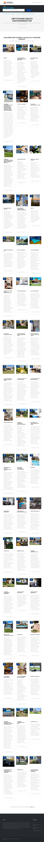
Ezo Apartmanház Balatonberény (21, 677)
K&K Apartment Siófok (7, 209)
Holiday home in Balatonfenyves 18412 (21, 334)
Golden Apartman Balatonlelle (35, 379)
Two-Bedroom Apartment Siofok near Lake (21, 59)
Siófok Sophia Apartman (20, 592)
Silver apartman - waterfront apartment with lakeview (8, 771)
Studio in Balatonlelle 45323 (35, 105)
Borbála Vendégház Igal (34, 551)
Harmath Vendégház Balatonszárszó (21, 423)
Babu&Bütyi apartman (6, 511)
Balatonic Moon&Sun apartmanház (20, 468)
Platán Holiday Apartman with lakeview (34, 770)
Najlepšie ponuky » (22, 27)
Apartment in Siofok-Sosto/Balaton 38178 (7, 469)
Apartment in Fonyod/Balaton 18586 (35, 423)
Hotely (39, 2)
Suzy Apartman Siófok (34, 58)
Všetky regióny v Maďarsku (37, 830)
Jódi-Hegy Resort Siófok (35, 160)
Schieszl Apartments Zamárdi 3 (7, 592)
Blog (41, 2)
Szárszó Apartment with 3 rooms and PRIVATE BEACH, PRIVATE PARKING (8, 161)
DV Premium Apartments (7, 677)
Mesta (36, 2)
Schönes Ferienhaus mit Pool (21, 722)
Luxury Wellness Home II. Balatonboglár (8, 292)
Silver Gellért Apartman (34, 592)
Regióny (33, 2)
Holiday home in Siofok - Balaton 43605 (35, 334)
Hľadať (28, 10)
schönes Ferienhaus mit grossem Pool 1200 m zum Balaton (8, 723)
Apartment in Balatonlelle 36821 (22, 511)
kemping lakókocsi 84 (8, 250)
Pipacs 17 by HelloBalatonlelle (8, 635)
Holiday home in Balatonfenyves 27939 (8, 379)
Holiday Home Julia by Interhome (22, 379)
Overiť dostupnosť (9, 80)
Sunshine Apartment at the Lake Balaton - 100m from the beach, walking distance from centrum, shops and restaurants (8, 107)
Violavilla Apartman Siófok (8, 334)
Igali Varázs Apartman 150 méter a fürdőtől (21, 209)
